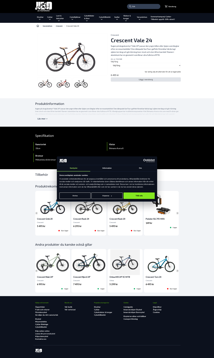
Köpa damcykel (41, 336)
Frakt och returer (42, 309)
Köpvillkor (157, 307)
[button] (130, 6)
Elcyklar (97, 307)
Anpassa (105, 196)
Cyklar (97, 309)
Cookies (156, 312)
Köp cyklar (39, 331)
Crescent (59, 26)
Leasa (37, 334)
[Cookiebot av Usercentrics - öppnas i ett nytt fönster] (145, 160)
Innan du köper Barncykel (133, 312)
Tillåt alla (139, 196)
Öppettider (40, 307)
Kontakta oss (40, 339)
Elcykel (38, 319)
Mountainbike (41, 321)
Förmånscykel (41, 312)
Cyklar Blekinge (41, 324)
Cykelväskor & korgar (103, 312)
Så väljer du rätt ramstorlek (46, 315)
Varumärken (47, 26)
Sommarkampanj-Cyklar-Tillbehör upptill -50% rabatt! (163, 17)
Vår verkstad (70, 309)
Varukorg (172, 6)
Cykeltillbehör (41, 327)
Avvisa (75, 196)
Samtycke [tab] (73, 168)
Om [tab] (140, 168)
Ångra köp (157, 309)
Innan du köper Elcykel (132, 309)
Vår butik (68, 307)
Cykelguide (128, 307)
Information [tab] (107, 168)
